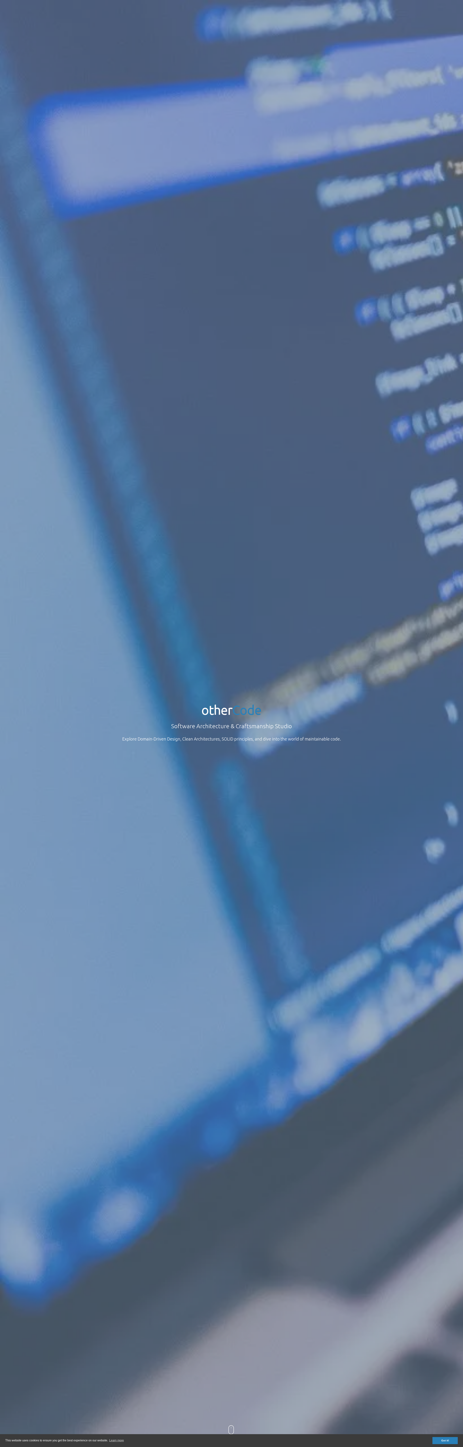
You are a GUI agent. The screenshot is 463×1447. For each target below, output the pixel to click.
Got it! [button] (445, 1440)
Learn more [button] (116, 1440)
